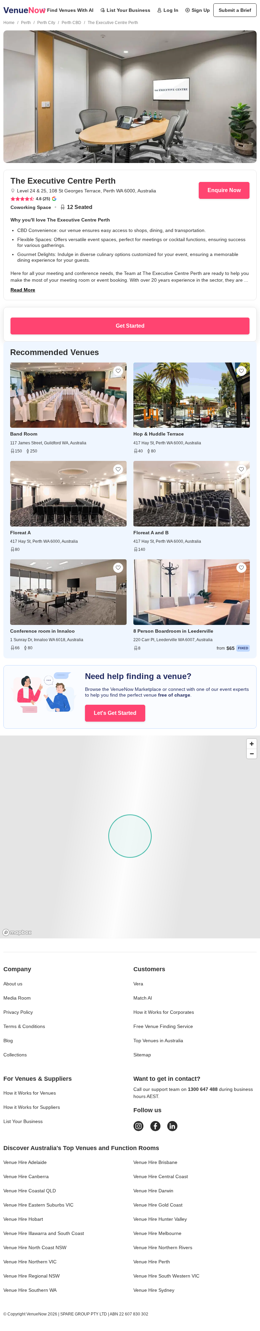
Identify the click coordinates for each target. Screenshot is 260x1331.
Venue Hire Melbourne (157, 1233)
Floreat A (20, 532)
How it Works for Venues (29, 1093)
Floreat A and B (151, 532)
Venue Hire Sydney (153, 1290)
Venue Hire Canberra (26, 1176)
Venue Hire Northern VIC (30, 1261)
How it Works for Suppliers (31, 1107)
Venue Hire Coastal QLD (29, 1190)
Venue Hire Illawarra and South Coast (43, 1233)
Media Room (17, 998)
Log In (171, 10)
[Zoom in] (252, 744)
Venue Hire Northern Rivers (162, 1247)
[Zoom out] (252, 753)
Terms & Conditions (24, 1026)
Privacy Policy (18, 1012)
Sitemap (142, 1054)
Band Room (23, 434)
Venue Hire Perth (151, 1261)
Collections (15, 1054)
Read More (22, 290)
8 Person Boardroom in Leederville (173, 631)
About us (12, 983)
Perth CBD (71, 22)
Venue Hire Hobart (23, 1219)
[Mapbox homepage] (17, 932)
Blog (8, 1040)
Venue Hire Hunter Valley (160, 1219)
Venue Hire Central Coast (160, 1176)
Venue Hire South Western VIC (166, 1276)
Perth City (46, 22)
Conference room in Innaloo (42, 631)
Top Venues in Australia (158, 1040)
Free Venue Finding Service (163, 1026)
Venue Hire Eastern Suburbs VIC (38, 1205)
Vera (138, 983)
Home (9, 22)
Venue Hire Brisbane (155, 1162)
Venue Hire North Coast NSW (34, 1247)
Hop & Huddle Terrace (158, 434)
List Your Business (128, 10)
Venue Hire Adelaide (25, 1162)
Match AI (142, 998)
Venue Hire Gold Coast (157, 1205)
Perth (26, 22)
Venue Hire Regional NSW (31, 1276)
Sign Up (201, 10)
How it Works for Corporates (163, 1012)
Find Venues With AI (70, 10)
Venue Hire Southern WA (30, 1290)
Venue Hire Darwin (153, 1190)
